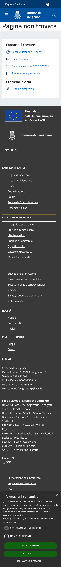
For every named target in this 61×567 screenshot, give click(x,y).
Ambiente (13, 290)
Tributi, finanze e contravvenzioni (27, 284)
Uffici (11, 186)
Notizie (12, 318)
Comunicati (14, 323)
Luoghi (12, 344)
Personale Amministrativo (23, 202)
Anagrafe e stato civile (21, 224)
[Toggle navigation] (7, 15)
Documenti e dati (17, 208)
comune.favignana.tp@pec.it (25, 388)
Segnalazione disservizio (22, 483)
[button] (30, 561)
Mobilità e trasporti (19, 257)
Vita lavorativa (16, 235)
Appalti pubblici (16, 246)
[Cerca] (54, 15)
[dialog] (30, 529)
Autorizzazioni (16, 301)
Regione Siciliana (15, 4)
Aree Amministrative (20, 180)
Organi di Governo (18, 175)
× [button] (57, 495)
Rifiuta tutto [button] (30, 553)
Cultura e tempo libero (21, 230)
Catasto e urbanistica (20, 252)
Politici (12, 197)
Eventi (11, 349)
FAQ (10, 489)
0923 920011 (21, 376)
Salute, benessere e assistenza (25, 295)
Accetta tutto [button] (30, 545)
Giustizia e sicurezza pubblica (24, 279)
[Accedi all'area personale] (48, 4)
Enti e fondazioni (17, 191)
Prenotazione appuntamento (24, 478)
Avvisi (11, 328)
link (14, 521)
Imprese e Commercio (20, 241)
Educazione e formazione (22, 274)
